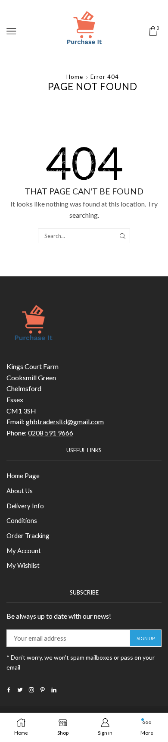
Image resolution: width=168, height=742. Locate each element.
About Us (19, 491)
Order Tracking (28, 535)
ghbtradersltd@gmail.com (65, 421)
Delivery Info (25, 506)
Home (74, 76)
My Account (23, 550)
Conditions (21, 520)
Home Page (23, 475)
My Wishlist (23, 565)
